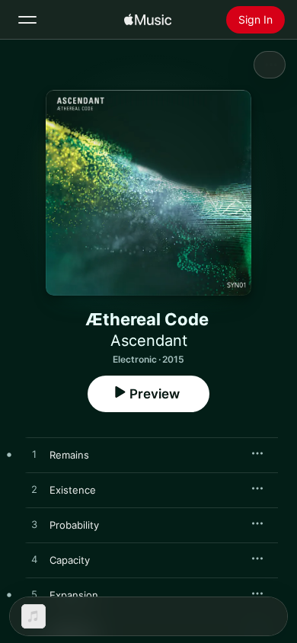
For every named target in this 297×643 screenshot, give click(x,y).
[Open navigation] (27, 20)
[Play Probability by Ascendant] (34, 525)
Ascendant (148, 340)
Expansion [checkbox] (74, 595)
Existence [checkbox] (73, 490)
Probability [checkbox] (74, 525)
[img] (147, 20)
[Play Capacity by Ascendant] (34, 560)
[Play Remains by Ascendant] (34, 455)
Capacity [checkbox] (70, 560)
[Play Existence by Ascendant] (34, 490)
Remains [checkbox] (69, 455)
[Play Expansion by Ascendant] (34, 595)
